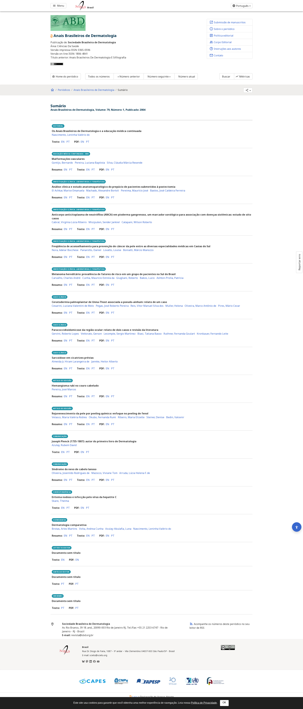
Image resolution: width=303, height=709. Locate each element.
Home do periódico (65, 76)
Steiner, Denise (155, 417)
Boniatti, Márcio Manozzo (138, 250)
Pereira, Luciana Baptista (90, 162)
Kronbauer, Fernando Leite (212, 333)
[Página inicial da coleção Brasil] (65, 654)
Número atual (186, 76)
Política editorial (221, 35)
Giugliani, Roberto (127, 278)
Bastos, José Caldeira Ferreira (167, 190)
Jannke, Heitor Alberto (104, 361)
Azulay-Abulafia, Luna (118, 528)
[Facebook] (94, 661)
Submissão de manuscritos (227, 22)
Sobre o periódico (222, 29)
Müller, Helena (174, 306)
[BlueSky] (83, 661)
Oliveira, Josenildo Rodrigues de (70, 473)
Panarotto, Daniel (90, 250)
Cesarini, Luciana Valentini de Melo (73, 306)
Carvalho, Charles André (66, 278)
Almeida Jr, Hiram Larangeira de (70, 361)
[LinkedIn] (90, 661)
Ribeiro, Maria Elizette (131, 417)
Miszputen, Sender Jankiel (104, 222)
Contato (216, 55)
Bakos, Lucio (147, 278)
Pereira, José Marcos (64, 389)
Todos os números (99, 76)
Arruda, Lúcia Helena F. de (134, 473)
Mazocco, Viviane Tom (104, 473)
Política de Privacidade (204, 702)
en (63, 141)
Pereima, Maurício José (134, 190)
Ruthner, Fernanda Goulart (179, 333)
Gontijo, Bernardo (62, 162)
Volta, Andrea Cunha (91, 528)
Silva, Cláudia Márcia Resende (124, 162)
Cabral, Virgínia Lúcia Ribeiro (69, 222)
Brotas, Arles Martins (64, 528)
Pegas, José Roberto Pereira (112, 306)
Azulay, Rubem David (64, 445)
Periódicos (64, 90)
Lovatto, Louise (112, 250)
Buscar (226, 76)
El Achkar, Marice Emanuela (68, 190)
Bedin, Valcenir (175, 417)
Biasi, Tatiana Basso (149, 333)
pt (68, 141)
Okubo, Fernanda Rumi (102, 417)
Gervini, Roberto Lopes (65, 333)
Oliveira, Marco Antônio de (200, 306)
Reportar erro (299, 262)
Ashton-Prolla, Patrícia (170, 278)
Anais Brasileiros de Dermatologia (94, 90)
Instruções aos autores (225, 49)
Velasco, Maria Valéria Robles (69, 417)
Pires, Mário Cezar (229, 306)
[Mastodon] (87, 661)
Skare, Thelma (60, 501)
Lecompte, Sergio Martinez (120, 333)
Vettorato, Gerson (91, 333)
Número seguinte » (159, 76)
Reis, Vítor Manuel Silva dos (147, 306)
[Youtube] (98, 661)
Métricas (242, 76)
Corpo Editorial (220, 42)
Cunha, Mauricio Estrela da (98, 278)
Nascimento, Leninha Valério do (71, 135)
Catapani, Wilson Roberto (137, 222)
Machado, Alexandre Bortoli (102, 190)
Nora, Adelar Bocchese (65, 250)
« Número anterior (129, 76)
